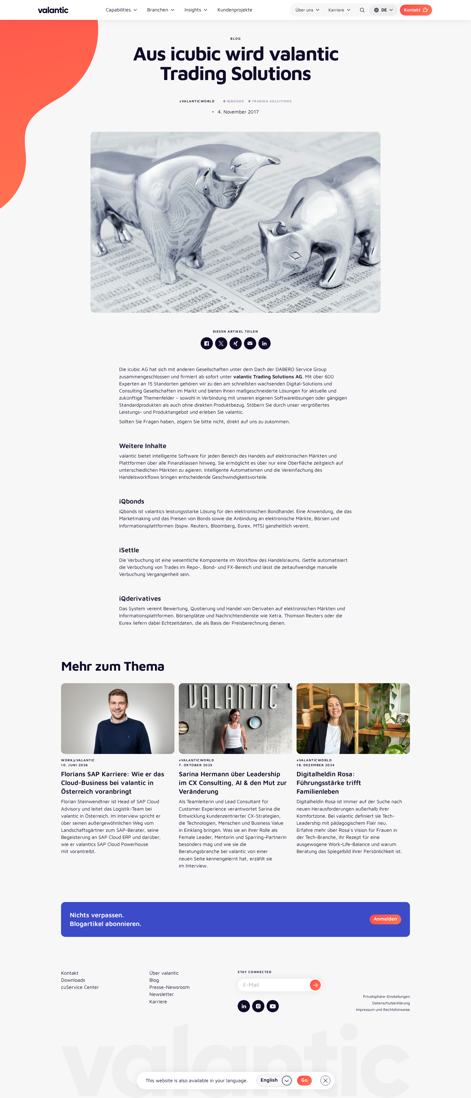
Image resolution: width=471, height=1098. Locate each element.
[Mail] (250, 343)
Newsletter (161, 994)
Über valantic (164, 973)
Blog (154, 980)
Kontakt (412, 9)
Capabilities (118, 10)
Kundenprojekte (235, 10)
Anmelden (385, 919)
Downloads (73, 980)
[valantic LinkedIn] (264, 343)
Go (304, 1080)
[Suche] (362, 10)
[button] (383, 10)
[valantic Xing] (236, 343)
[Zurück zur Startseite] (53, 10)
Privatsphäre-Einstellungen (386, 996)
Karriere (336, 9)
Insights (193, 10)
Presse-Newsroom (169, 987)
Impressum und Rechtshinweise (383, 1009)
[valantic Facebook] (207, 343)
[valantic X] (221, 343)
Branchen (157, 10)
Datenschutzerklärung (391, 1003)
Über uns (304, 9)
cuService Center (80, 987)
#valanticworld (197, 101)
